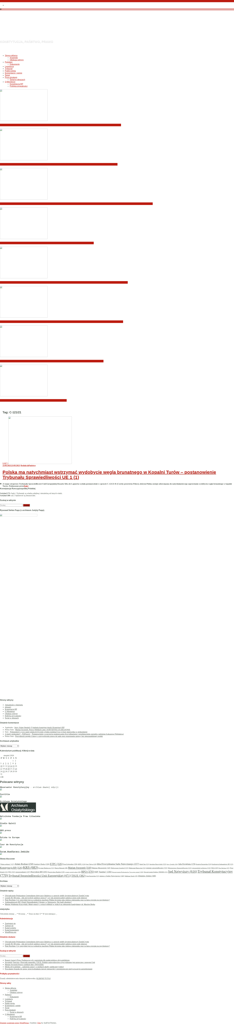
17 (1, 769)
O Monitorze (10, 82)
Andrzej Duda (41, 864)
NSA (214, 868)
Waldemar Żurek (131, 876)
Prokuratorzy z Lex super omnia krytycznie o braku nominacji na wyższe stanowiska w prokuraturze (48, 732)
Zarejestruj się (10, 923)
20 (9, 769)
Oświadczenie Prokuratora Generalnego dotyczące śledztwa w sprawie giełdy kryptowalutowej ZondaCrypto (60, 125)
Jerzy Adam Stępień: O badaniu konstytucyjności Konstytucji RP (39, 727)
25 (4, 771)
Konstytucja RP (16, 84)
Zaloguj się (9, 926)
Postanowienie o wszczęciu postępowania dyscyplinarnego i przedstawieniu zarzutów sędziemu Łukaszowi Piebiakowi (78, 734)
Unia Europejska (92, 876)
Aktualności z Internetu (14, 705)
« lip (1, 777)
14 (11, 766)
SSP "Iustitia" (103, 872)
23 (16, 769)
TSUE (78, 875)
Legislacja (9, 66)
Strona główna (11, 55)
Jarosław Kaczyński (157, 864)
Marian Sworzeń (79, 867)
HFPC (82, 864)
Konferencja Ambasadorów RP (222, 864)
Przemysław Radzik (56, 872)
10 (1, 766)
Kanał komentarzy (12, 930)
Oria (39, 1023)
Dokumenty (15, 64)
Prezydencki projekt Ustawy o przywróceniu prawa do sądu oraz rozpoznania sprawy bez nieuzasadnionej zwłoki (59, 736)
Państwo (8, 62)
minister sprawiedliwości (156, 868)
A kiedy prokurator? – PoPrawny (17, 734)
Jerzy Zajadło (172, 864)
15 (14, 766)
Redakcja (25, 465)
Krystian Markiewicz (46, 868)
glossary (8, 707)
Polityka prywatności (19, 86)
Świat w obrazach (17, 80)
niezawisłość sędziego (201, 868)
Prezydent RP (39, 872)
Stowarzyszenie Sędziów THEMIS (156, 872)
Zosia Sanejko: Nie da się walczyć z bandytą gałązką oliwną (33, 400)
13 (9, 766)
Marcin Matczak (61, 868)
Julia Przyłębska (186, 864)
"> (5, 463)
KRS (30, 867)
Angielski (14, 58)
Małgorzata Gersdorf (119, 868)
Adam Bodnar (24, 864)
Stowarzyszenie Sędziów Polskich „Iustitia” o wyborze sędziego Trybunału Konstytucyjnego (51, 361)
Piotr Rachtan (224, 868)
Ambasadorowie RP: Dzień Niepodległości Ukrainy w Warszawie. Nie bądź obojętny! (47, 243)
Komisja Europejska (203, 864)
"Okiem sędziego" (7, 864)
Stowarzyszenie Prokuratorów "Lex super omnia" (127, 872)
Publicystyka (10, 71)
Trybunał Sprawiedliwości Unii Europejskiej (39, 875)
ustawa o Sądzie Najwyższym (112, 876)
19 (6, 769)
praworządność (23, 872)
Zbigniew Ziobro (147, 876)
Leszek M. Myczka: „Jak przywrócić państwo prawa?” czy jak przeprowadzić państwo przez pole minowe (58, 164)
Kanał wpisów (10, 928)
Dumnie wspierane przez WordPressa (14, 1023)
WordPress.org (10, 932)
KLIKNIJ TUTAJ (43, 978)
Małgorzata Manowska (137, 868)
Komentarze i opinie (13, 73)
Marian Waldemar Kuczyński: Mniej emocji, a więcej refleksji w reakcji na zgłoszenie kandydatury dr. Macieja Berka (64, 282)
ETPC (56, 863)
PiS (11, 872)
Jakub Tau (144, 864)
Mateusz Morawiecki (101, 868)
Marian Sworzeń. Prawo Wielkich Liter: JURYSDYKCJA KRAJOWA (42, 730)
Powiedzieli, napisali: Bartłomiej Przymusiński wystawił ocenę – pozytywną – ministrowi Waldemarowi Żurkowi (61, 321)
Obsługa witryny (17, 60)
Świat (7, 75)
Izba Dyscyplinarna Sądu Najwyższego (118, 864)
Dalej (26, 486)
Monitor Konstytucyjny (49, 28)
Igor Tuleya (91, 864)
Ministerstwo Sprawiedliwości (180, 868)
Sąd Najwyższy (182, 871)
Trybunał (8, 69)
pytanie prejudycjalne (73, 872)
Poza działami (11, 77)
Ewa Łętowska (70, 864)
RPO (87, 871)
